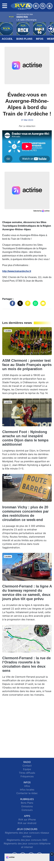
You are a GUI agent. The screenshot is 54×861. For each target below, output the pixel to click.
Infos (39, 39)
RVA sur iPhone (27, 819)
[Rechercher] (43, 6)
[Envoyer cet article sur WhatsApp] (34, 304)
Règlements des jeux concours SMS (27, 839)
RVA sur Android (27, 823)
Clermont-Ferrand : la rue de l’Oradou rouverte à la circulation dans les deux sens (26, 664)
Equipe (27, 769)
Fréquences (27, 776)
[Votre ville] (29, 6)
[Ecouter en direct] (36, 6)
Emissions (27, 806)
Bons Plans (24, 39)
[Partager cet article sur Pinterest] (27, 304)
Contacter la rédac (27, 793)
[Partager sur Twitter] (19, 304)
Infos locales (27, 789)
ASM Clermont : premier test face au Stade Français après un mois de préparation (27, 364)
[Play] (3, 26)
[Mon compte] (49, 6)
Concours (27, 809)
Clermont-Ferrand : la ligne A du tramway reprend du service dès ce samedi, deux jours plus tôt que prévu (27, 592)
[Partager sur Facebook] (11, 304)
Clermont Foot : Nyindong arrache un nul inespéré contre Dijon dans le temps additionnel (25, 438)
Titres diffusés (27, 772)
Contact (27, 765)
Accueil (7, 39)
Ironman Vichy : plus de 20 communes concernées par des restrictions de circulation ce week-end (25, 513)
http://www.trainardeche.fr (16, 271)
